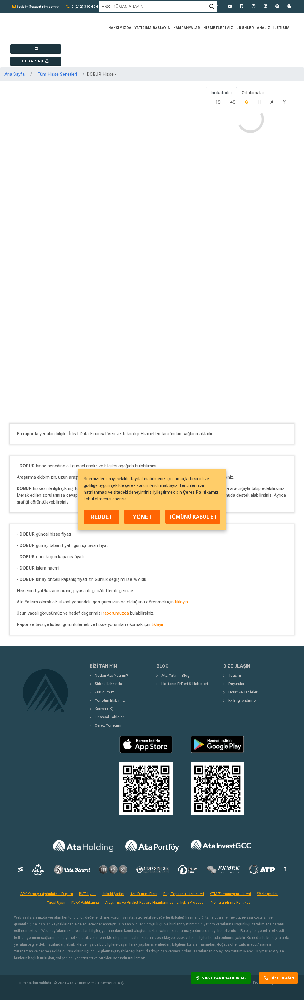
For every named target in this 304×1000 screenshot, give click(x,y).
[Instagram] (253, 6)
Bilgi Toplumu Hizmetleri (183, 894)
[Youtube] (230, 6)
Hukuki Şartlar (113, 894)
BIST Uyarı (87, 894)
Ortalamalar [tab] (253, 92)
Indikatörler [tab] (221, 92)
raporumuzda (116, 613)
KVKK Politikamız (85, 902)
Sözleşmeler (267, 894)
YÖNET (142, 516)
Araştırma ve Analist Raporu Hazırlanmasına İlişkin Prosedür (155, 902)
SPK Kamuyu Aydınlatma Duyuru (46, 894)
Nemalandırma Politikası (231, 902)
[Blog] (289, 6)
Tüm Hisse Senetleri (57, 74)
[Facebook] (242, 6)
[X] (218, 6)
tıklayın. (182, 602)
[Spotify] (277, 6)
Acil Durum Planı (143, 894)
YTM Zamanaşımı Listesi (230, 894)
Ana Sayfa (14, 74)
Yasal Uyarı (56, 902)
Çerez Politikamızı (201, 492)
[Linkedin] (265, 6)
